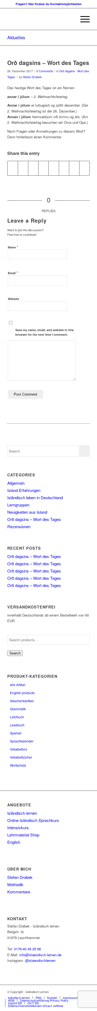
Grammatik (18, 708)
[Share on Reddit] (74, 168)
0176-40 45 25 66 (27, 948)
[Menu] (82, 19)
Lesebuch (17, 725)
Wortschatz (18, 765)
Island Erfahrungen (23, 490)
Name (13, 246)
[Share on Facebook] (13, 168)
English (13, 842)
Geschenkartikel (22, 700)
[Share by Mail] (84, 168)
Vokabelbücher (21, 757)
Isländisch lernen (22, 813)
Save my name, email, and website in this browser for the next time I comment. (44, 332)
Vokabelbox (18, 749)
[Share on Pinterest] (33, 168)
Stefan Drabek (32, 77)
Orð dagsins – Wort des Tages (48, 63)
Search (14, 653)
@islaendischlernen (40, 960)
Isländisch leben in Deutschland (35, 497)
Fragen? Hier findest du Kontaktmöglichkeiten (49, 4)
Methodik (15, 884)
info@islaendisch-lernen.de (40, 954)
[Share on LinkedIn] (43, 168)
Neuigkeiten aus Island (27, 512)
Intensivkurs (18, 827)
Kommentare (18, 891)
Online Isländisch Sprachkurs (33, 820)
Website (13, 299)
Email (13, 272)
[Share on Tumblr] (54, 168)
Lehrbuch (17, 717)
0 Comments (44, 71)
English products (22, 692)
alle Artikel (17, 684)
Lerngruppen (18, 505)
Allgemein (16, 483)
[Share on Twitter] (23, 168)
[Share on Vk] (64, 168)
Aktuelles (16, 37)
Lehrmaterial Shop (23, 835)
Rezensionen (18, 526)
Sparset (15, 733)
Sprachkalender (21, 741)
